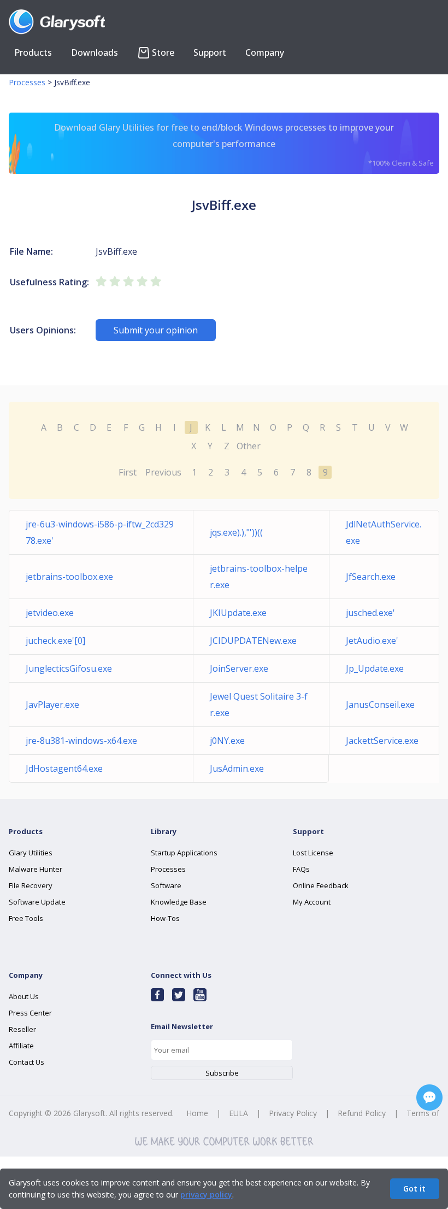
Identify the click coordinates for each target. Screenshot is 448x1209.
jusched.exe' (370, 613)
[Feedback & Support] (429, 1097)
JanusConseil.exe (380, 705)
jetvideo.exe (50, 613)
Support (209, 52)
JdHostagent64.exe (64, 768)
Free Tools (26, 918)
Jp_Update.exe (375, 668)
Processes (27, 82)
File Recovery (30, 885)
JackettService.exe (382, 741)
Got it (414, 1188)
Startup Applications (184, 853)
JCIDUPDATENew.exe (253, 641)
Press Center (30, 1013)
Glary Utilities (30, 853)
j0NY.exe (227, 741)
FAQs (301, 869)
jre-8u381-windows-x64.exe (81, 741)
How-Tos (165, 918)
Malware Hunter (35, 869)
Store (163, 52)
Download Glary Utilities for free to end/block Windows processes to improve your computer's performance (244, 144)
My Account (312, 902)
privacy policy (206, 1194)
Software (166, 885)
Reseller (22, 1029)
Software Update (37, 902)
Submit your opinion (156, 330)
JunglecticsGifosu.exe (69, 668)
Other (249, 446)
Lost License (313, 853)
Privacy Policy (293, 1113)
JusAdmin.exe (237, 768)
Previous (163, 472)
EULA (238, 1113)
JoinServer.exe (239, 668)
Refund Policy (362, 1113)
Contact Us (26, 1062)
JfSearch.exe (371, 577)
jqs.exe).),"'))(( (236, 532)
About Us (24, 996)
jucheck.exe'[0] (55, 641)
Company (264, 52)
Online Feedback (321, 885)
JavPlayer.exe (52, 705)
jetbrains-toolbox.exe (69, 577)
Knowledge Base (179, 902)
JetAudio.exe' (372, 641)
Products (33, 52)
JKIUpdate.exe (238, 613)
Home (197, 1113)
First (128, 472)
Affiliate (21, 1045)
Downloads (94, 52)
